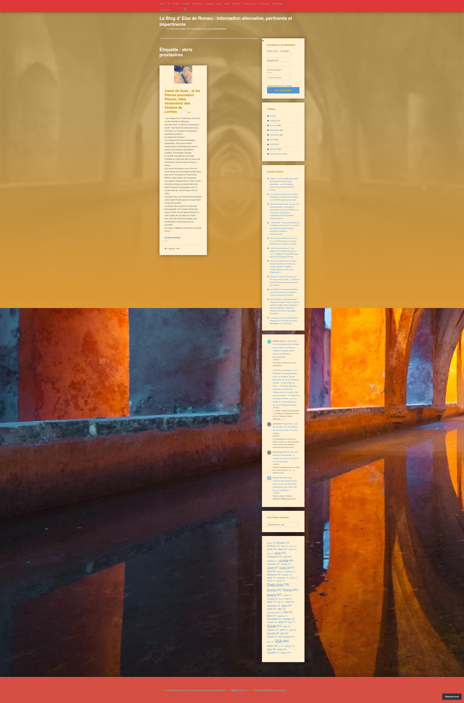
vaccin (272, 645)
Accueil (162, 3)
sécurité (273, 633)
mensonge (273, 605)
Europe (274, 589)
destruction (273, 574)
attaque (282, 549)
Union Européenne (287, 636)
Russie (274, 626)
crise (271, 571)
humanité (272, 598)
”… (166, 240)
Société (227, 3)
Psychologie (209, 3)
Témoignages (277, 3)
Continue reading (173, 237)
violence (290, 646)
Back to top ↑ (281, 690)
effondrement (283, 578)
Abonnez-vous (452, 696)
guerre (274, 594)
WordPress (242, 690)
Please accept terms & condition (279, 85)
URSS (270, 642)
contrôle (286, 560)
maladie (289, 601)
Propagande (274, 618)
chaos (270, 553)
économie (273, 652)
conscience (272, 561)
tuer (284, 633)
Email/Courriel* (273, 60)
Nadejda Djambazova (281, 477)
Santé (219, 3)
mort (287, 605)
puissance (272, 622)
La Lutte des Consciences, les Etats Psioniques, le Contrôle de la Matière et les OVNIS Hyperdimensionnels (284, 197)
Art (169, 3)
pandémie (282, 616)
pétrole (282, 622)
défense (271, 577)
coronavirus (273, 563)
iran (281, 599)
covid (272, 567)
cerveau (292, 549)
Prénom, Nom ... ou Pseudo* (278, 51)
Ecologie (176, 3)
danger (280, 571)
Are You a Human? (274, 71)
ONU (288, 612)
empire (293, 578)
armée (272, 548)
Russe (291, 622)
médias (271, 608)
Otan (271, 615)
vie (281, 646)
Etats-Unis (278, 584)
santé (284, 629)
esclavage (280, 580)
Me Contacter (264, 3)
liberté (271, 601)
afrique (271, 543)
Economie (186, 3)
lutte (281, 602)
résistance (273, 630)
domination (287, 574)
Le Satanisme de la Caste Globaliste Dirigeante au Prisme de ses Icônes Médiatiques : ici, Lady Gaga (284, 320)
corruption (286, 564)
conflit (287, 556)
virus (271, 649)
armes (292, 546)
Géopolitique (197, 3)
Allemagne (282, 542)
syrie (293, 630)
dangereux (290, 571)
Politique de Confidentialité (264, 690)
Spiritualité (236, 3)
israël (288, 599)
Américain (273, 545)
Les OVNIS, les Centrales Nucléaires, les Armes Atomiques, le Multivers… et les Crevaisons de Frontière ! (284, 292)
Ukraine (272, 636)
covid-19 (287, 567)
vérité (281, 649)
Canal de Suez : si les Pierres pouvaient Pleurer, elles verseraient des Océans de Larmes (182, 101)
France (290, 589)
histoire (287, 595)
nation (281, 608)
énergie (285, 652)
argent (284, 546)
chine (280, 553)
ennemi (271, 580)
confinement (274, 556)
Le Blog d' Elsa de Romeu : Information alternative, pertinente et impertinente (226, 21)
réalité (286, 626)
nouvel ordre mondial (274, 612)
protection (289, 618)
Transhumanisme (250, 3)
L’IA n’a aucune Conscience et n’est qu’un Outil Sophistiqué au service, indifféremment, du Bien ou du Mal (283, 241)
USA (282, 640)
